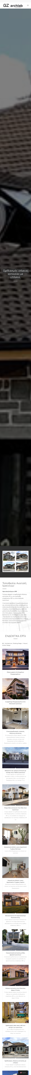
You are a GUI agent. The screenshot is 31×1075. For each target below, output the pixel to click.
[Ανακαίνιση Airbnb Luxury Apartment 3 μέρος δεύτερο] (15, 834)
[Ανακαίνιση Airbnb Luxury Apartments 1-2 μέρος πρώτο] (15, 867)
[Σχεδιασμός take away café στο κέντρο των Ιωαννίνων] (15, 1012)
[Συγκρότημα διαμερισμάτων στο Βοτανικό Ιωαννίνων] (15, 688)
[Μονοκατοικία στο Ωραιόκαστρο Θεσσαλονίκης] (15, 902)
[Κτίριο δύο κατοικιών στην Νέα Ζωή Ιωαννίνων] (15, 794)
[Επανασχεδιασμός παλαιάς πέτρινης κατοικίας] (15, 718)
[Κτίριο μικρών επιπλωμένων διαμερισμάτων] (15, 659)
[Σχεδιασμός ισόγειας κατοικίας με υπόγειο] (15, 1047)
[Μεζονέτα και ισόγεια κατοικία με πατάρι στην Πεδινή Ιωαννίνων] (15, 757)
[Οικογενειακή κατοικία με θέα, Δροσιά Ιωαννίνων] (15, 940)
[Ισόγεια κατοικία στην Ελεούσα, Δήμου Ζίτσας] (15, 975)
